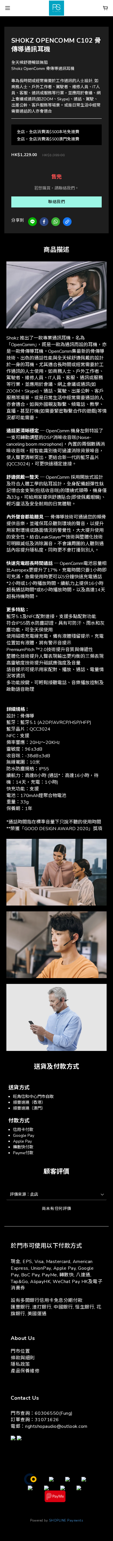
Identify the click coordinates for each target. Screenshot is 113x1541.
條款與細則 (23, 1358)
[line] (32, 221)
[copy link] (67, 221)
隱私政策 (20, 1364)
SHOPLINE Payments (66, 1520)
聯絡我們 (56, 202)
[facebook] (44, 221)
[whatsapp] (55, 221)
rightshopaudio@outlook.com (56, 1426)
